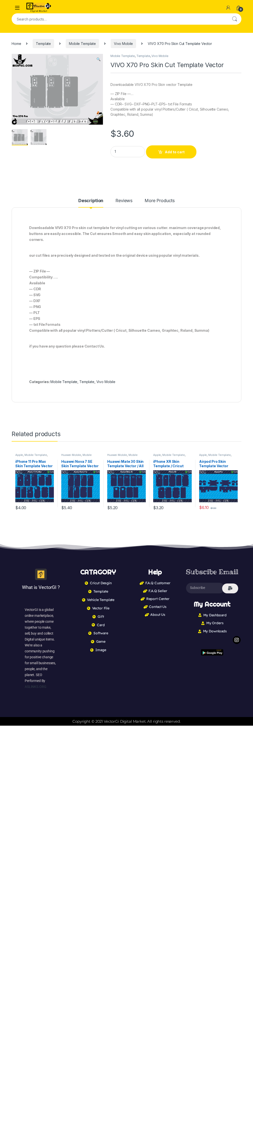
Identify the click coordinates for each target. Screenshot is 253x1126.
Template (43, 43)
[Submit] (230, 588)
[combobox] (120, 19)
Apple (19, 455)
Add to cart (175, 152)
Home (16, 43)
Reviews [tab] (123, 200)
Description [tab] (90, 200)
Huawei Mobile (71, 455)
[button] (98, 59)
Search (234, 19)
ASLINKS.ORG (35, 687)
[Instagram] (237, 640)
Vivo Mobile (123, 43)
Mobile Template (82, 43)
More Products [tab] (160, 200)
